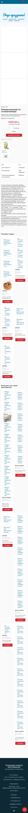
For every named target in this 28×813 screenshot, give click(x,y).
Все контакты (14, 807)
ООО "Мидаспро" (10, 118)
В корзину (7, 301)
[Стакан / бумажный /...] (5, 141)
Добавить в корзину (14, 135)
